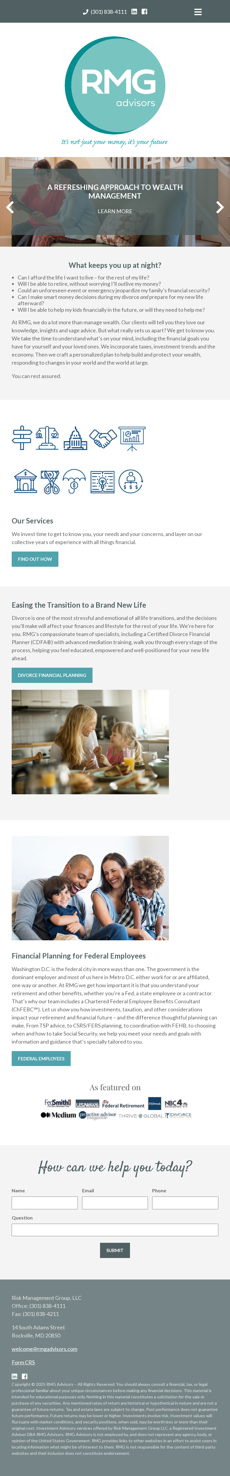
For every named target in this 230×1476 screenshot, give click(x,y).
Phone (159, 1190)
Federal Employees (41, 1058)
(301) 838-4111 (109, 11)
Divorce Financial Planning (52, 675)
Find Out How (35, 559)
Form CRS (23, 1362)
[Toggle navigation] (198, 13)
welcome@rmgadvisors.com (44, 1349)
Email (88, 1190)
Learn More (115, 211)
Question (22, 1217)
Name (18, 1190)
